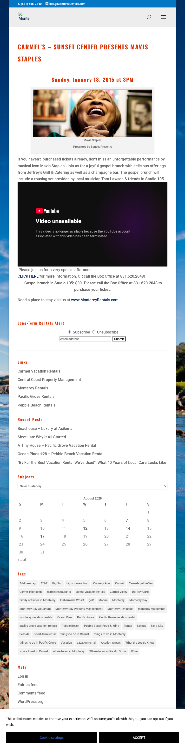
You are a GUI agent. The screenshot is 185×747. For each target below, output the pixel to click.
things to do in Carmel (74, 634)
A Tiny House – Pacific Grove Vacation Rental (57, 445)
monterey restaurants (151, 609)
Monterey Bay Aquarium (35, 609)
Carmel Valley (118, 592)
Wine (134, 651)
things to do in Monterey (110, 634)
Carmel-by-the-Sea (140, 583)
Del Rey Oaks (140, 592)
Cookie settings (52, 738)
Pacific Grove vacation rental (117, 617)
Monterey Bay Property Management (79, 609)
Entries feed (28, 684)
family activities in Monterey (37, 600)
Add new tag (28, 583)
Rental (128, 625)
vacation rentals (110, 642)
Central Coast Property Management (49, 379)
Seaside (24, 634)
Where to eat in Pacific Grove (107, 651)
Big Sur (57, 583)
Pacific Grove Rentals (36, 396)
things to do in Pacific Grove (38, 642)
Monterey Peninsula (120, 609)
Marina (103, 600)
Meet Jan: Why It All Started (42, 437)
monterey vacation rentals (36, 617)
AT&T (43, 583)
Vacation (66, 642)
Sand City (157, 625)
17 (42, 536)
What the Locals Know (140, 642)
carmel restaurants (59, 592)
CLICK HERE (28, 276)
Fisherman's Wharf (72, 600)
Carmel (119, 583)
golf (91, 600)
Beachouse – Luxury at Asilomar (46, 428)
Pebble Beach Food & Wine (101, 625)
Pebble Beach (70, 625)
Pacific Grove (85, 617)
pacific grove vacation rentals (38, 625)
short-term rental (45, 634)
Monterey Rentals (33, 388)
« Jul (22, 559)
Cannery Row (101, 583)
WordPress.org (30, 701)
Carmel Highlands (31, 592)
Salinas (141, 625)
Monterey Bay (138, 600)
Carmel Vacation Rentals (39, 371)
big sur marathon (77, 583)
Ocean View (64, 617)
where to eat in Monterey (69, 651)
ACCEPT (139, 738)
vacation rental (86, 642)
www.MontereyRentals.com (95, 300)
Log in (23, 676)
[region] (92, 728)
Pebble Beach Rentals (36, 405)
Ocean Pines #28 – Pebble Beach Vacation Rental (60, 454)
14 (128, 528)
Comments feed (31, 693)
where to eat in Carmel (34, 651)
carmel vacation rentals (90, 592)
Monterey (118, 600)
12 (85, 528)
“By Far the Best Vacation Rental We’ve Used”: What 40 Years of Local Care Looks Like (92, 462)
